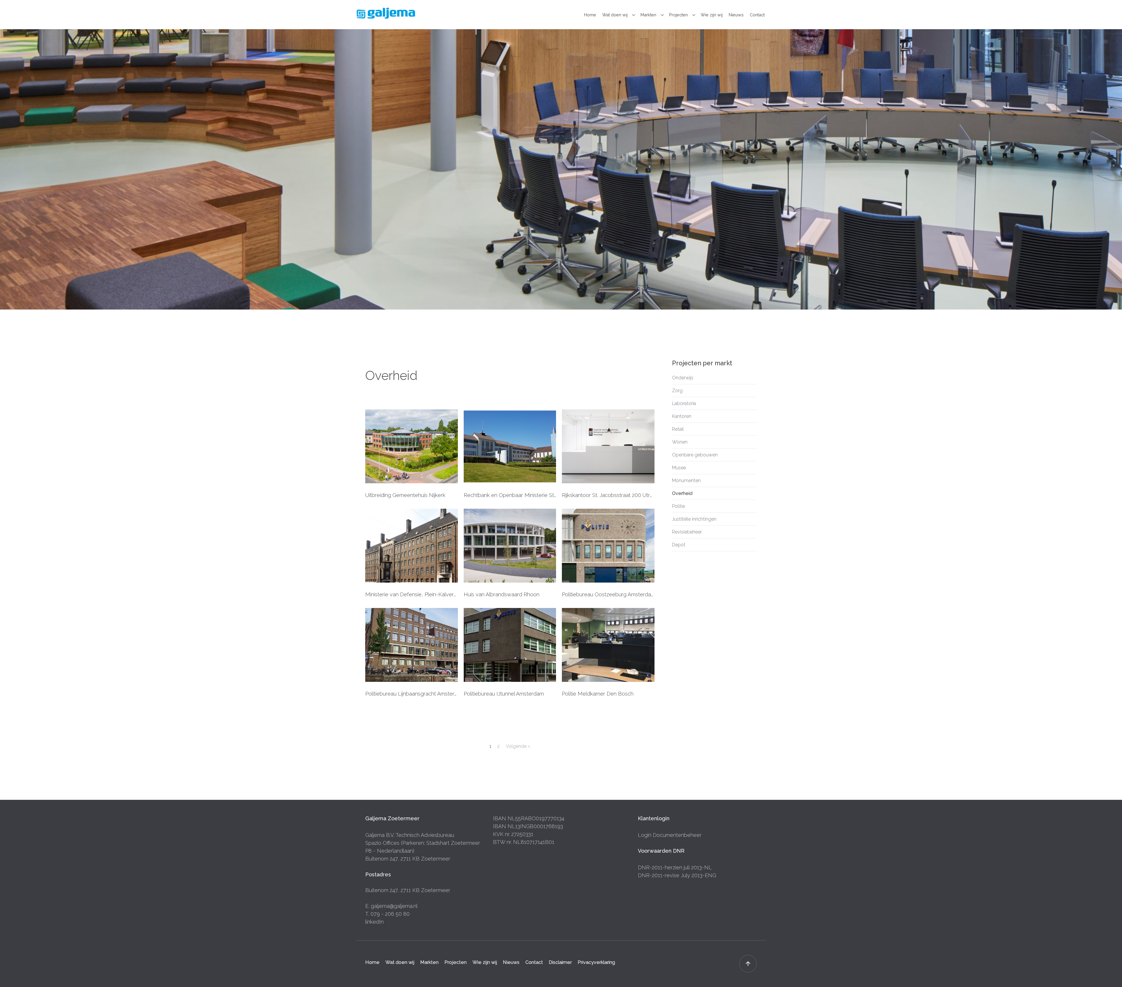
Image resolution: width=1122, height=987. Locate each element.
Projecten (678, 14)
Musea (679, 467)
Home (590, 14)
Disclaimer (560, 962)
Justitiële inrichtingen (694, 519)
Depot (678, 545)
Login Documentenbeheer (670, 835)
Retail (678, 429)
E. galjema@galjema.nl (391, 906)
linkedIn (374, 922)
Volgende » (518, 746)
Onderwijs (682, 377)
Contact (757, 14)
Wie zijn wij (712, 14)
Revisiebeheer (687, 532)
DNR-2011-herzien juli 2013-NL (675, 867)
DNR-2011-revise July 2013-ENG (677, 875)
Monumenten (686, 480)
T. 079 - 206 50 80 (387, 914)
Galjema (385, 13)
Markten (648, 14)
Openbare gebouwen (695, 455)
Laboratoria (684, 403)
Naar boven (748, 963)
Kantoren (681, 416)
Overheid (682, 493)
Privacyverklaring (596, 962)
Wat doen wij (615, 14)
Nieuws (736, 14)
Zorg (677, 390)
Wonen (680, 442)
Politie (678, 506)
